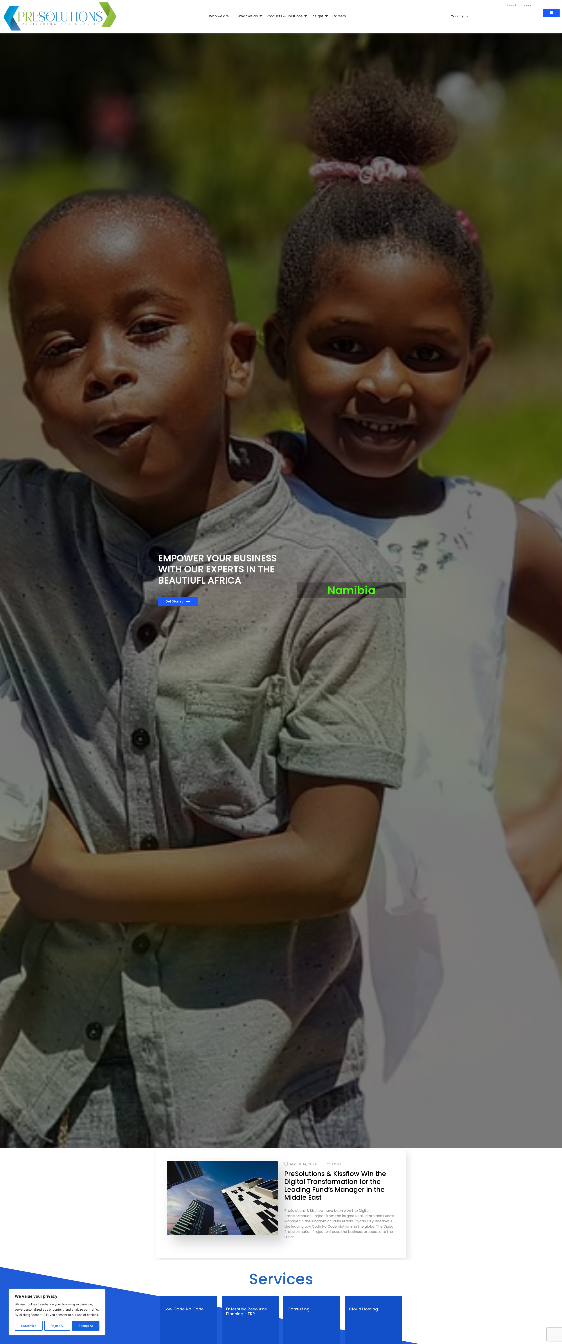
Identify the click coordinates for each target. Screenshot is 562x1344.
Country (457, 16)
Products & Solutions (285, 16)
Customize (28, 1326)
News (336, 1164)
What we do (248, 16)
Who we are (219, 16)
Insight (318, 16)
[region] (57, 1312)
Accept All (85, 1326)
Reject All (57, 1326)
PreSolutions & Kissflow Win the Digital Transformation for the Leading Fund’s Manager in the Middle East (335, 1185)
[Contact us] (551, 13)
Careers (339, 16)
